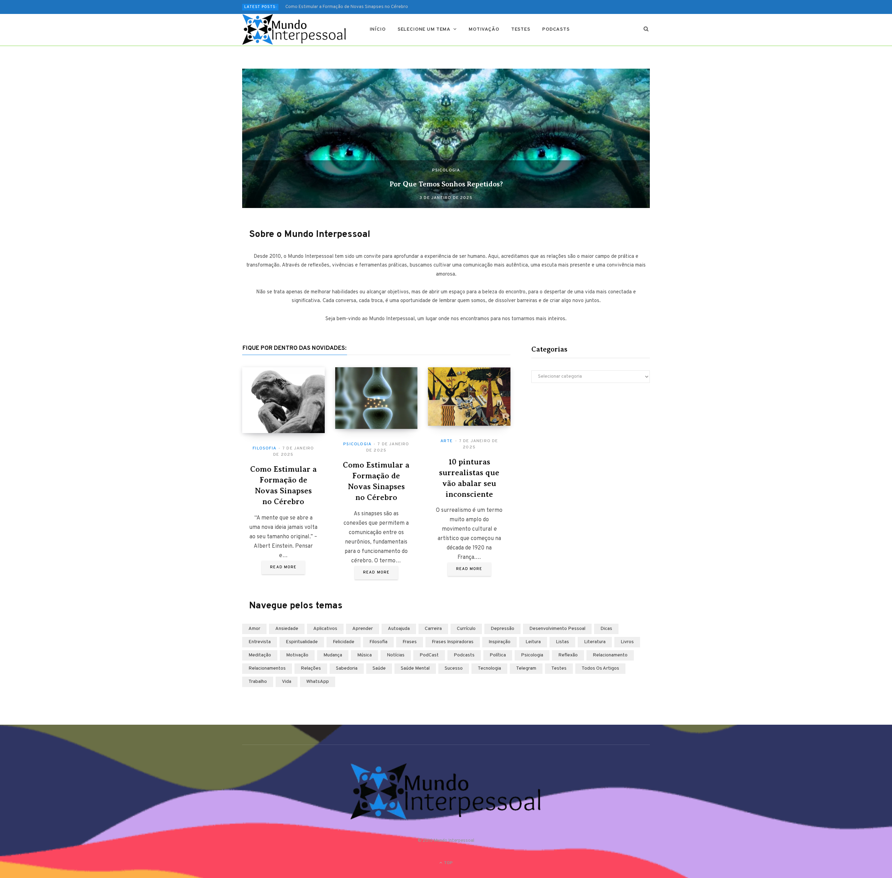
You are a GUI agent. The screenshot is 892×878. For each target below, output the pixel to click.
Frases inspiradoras (453, 642)
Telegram (526, 668)
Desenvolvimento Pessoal (557, 629)
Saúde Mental (415, 668)
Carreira (433, 629)
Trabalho (257, 682)
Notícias (396, 655)
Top (448, 863)
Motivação (484, 29)
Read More (283, 567)
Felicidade (343, 642)
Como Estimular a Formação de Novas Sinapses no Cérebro (346, 7)
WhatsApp (317, 682)
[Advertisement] (590, 449)
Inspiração (499, 642)
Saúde (379, 668)
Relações (311, 668)
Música (364, 655)
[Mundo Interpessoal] (294, 29)
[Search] (646, 29)
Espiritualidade (302, 642)
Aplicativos (325, 629)
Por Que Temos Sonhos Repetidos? (446, 184)
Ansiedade (286, 629)
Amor (254, 629)
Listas (562, 642)
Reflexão (568, 655)
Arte (446, 441)
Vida (286, 682)
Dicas (606, 629)
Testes (520, 29)
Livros (627, 642)
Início (378, 29)
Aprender (362, 629)
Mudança (332, 655)
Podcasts (556, 29)
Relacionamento (610, 655)
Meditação (259, 655)
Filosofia (264, 448)
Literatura (595, 642)
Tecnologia (489, 668)
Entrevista (259, 642)
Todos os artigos (600, 668)
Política (498, 655)
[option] (446, 138)
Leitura (533, 642)
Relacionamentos (267, 668)
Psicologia (446, 170)
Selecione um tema (424, 29)
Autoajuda (399, 629)
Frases (409, 642)
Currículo (466, 629)
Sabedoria (346, 668)
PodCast (429, 655)
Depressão (502, 629)
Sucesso (454, 668)
